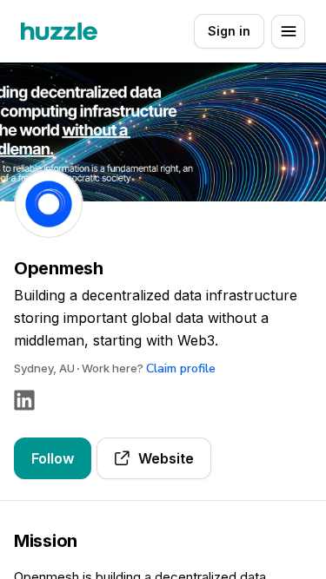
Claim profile (181, 368)
